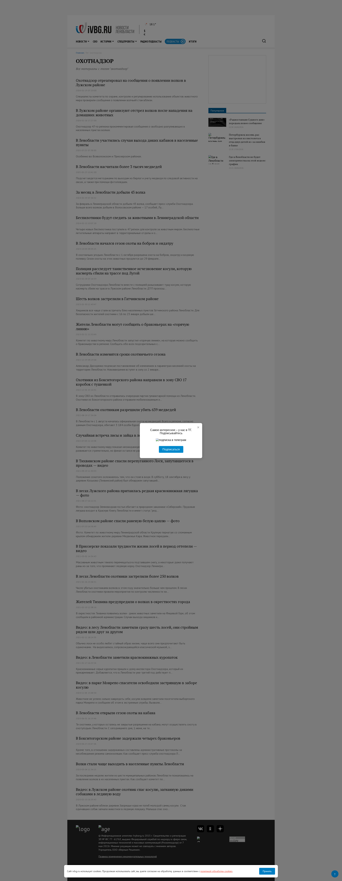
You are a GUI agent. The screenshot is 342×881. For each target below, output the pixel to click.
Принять (267, 871)
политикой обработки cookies (216, 871)
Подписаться (171, 449)
